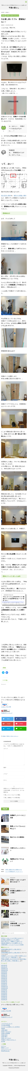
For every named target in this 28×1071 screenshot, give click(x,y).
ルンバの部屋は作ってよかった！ (14, 871)
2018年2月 (4, 999)
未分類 (3, 1041)
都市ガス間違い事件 (20, 195)
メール (5, 773)
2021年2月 (4, 965)
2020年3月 (4, 978)
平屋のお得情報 (5, 1033)
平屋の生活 (4, 1035)
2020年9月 (4, 972)
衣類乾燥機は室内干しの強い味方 (10, 949)
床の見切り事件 (6, 195)
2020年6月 (4, 976)
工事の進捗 (4, 1030)
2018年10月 (4, 988)
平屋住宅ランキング (6, 713)
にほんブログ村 (6, 707)
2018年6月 (4, 993)
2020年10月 (4, 970)
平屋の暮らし (14, 8)
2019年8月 (4, 980)
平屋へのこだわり (6, 1038)
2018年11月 (4, 986)
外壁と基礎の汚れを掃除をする (13, 869)
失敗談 (4, 736)
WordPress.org (5, 1051)
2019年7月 (4, 981)
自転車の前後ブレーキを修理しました (11, 943)
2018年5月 (4, 994)
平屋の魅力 (4, 1036)
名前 (5, 767)
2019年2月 (4, 985)
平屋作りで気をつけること (12, 736)
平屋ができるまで (6, 1031)
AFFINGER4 (16, 1067)
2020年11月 (4, 968)
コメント (6, 748)
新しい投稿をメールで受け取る (12, 797)
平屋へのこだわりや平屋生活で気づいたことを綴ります (14, 1062)
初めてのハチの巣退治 (17, 837)
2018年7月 (4, 991)
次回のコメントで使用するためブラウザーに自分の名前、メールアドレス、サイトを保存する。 (14, 790)
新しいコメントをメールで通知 (12, 795)
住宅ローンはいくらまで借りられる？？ (12, 938)
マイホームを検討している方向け (10, 1026)
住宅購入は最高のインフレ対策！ (10, 939)
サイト (5, 780)
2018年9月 (4, 989)
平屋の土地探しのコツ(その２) (9, 959)
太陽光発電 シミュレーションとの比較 (12, 944)
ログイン (3, 1046)
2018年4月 (4, 996)
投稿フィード (5, 1047)
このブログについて (6, 1023)
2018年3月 (4, 998)
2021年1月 (4, 967)
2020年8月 (4, 973)
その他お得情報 (5, 1025)
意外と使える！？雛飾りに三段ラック (11, 941)
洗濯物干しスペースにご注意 (9, 956)
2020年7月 (4, 975)
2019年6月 (4, 983)
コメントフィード (6, 1049)
